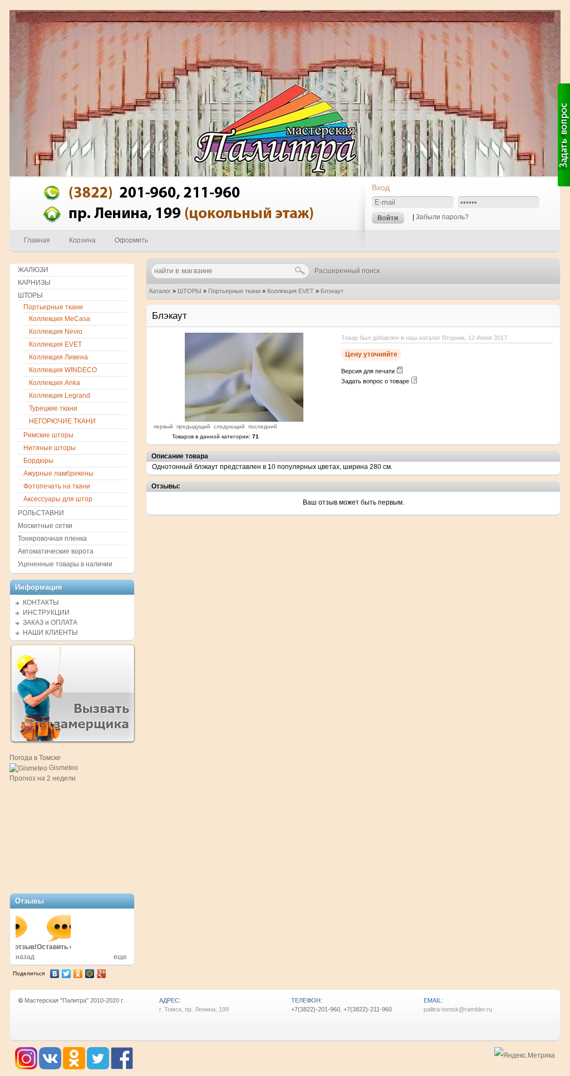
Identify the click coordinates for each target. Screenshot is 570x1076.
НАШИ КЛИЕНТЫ (50, 632)
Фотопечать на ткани (56, 486)
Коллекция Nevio (55, 331)
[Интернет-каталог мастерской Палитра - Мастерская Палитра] (188, 227)
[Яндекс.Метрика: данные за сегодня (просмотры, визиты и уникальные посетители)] (524, 1055)
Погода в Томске (35, 758)
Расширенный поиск (347, 271)
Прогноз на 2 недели (42, 778)
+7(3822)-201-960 (315, 1009)
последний (262, 426)
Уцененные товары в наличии (65, 564)
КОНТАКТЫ (41, 602)
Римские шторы (48, 435)
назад (25, 957)
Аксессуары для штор (57, 499)
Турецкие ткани (53, 408)
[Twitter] (66, 973)
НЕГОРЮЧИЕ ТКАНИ (62, 421)
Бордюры (38, 461)
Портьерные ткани (234, 291)
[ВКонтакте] (55, 973)
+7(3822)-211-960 (367, 1009)
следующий (229, 426)
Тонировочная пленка (52, 538)
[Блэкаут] (244, 419)
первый (163, 426)
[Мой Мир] (90, 973)
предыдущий (193, 426)
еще (120, 957)
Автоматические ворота (56, 551)
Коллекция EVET (290, 291)
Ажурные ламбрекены (58, 473)
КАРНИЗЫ (34, 283)
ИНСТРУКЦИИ (46, 612)
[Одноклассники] (78, 973)
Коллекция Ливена (58, 357)
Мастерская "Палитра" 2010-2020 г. (74, 1000)
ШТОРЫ (190, 291)
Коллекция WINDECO (63, 370)
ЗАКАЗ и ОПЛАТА (50, 622)
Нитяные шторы (49, 448)
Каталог (160, 291)
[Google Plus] (101, 973)
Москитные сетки (45, 526)
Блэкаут (332, 291)
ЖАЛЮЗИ (33, 270)
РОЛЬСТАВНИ (41, 513)
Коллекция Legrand (59, 395)
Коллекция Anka (54, 383)
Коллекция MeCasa (59, 319)
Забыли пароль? (442, 217)
